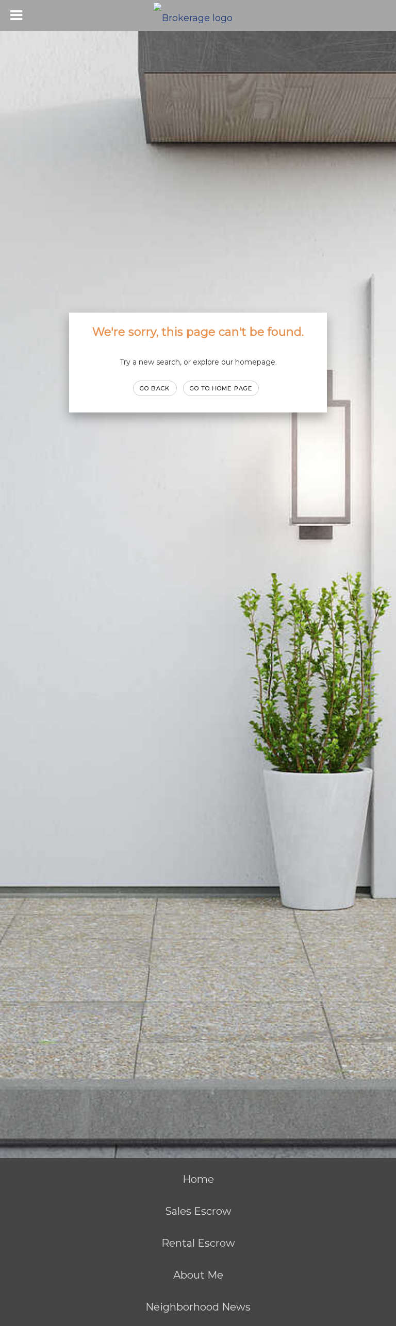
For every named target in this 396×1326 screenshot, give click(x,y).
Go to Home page (221, 388)
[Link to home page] (198, 15)
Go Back (155, 388)
